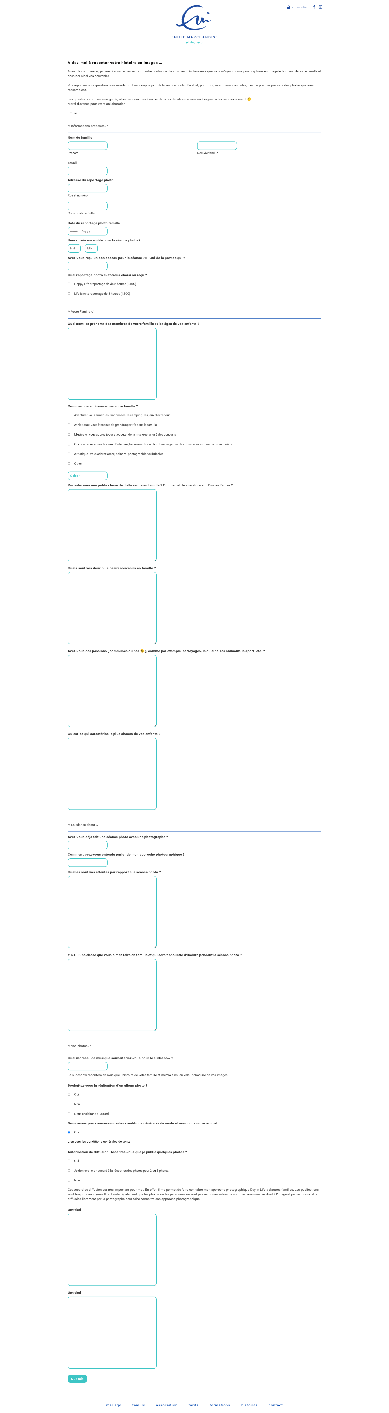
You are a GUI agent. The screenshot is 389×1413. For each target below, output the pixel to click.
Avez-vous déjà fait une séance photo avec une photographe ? (118, 837)
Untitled (74, 1210)
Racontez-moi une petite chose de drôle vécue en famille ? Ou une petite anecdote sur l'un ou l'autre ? (150, 485)
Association (167, 1405)
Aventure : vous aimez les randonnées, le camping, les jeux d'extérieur (122, 415)
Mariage (113, 1405)
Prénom (73, 153)
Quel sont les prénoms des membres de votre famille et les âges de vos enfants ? (133, 324)
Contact (276, 1405)
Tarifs (194, 1405)
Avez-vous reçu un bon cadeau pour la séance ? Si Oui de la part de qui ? (126, 258)
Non (77, 1104)
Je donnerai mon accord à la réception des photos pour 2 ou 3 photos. (121, 1170)
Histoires (249, 1405)
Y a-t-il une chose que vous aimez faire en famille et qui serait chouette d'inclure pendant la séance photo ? (155, 955)
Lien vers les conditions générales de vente (99, 1141)
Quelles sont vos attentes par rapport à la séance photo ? (114, 872)
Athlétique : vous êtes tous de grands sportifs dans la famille (115, 425)
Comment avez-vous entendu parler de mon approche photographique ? (126, 854)
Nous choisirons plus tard (91, 1114)
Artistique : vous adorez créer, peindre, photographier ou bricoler (118, 454)
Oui (76, 1094)
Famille (138, 1405)
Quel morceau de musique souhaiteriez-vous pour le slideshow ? (120, 1058)
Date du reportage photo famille (94, 223)
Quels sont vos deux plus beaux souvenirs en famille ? (112, 568)
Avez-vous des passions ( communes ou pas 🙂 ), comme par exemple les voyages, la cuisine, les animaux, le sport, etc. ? (166, 651)
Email (72, 163)
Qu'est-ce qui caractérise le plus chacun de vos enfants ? (114, 734)
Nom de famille (207, 153)
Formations (220, 1405)
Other (78, 463)
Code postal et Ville (81, 213)
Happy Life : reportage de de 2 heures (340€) (105, 284)
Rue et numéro (78, 195)
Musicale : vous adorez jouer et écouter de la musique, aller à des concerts (125, 434)
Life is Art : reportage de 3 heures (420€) (102, 293)
